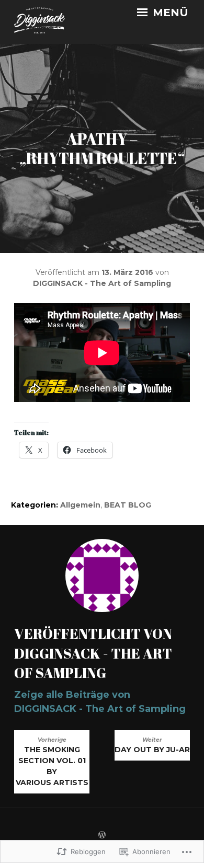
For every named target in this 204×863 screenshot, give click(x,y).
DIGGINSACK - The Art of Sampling (102, 283)
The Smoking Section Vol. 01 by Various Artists (52, 762)
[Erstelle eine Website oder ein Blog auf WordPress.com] (102, 835)
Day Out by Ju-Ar (152, 745)
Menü (169, 12)
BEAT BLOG (127, 505)
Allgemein (80, 505)
